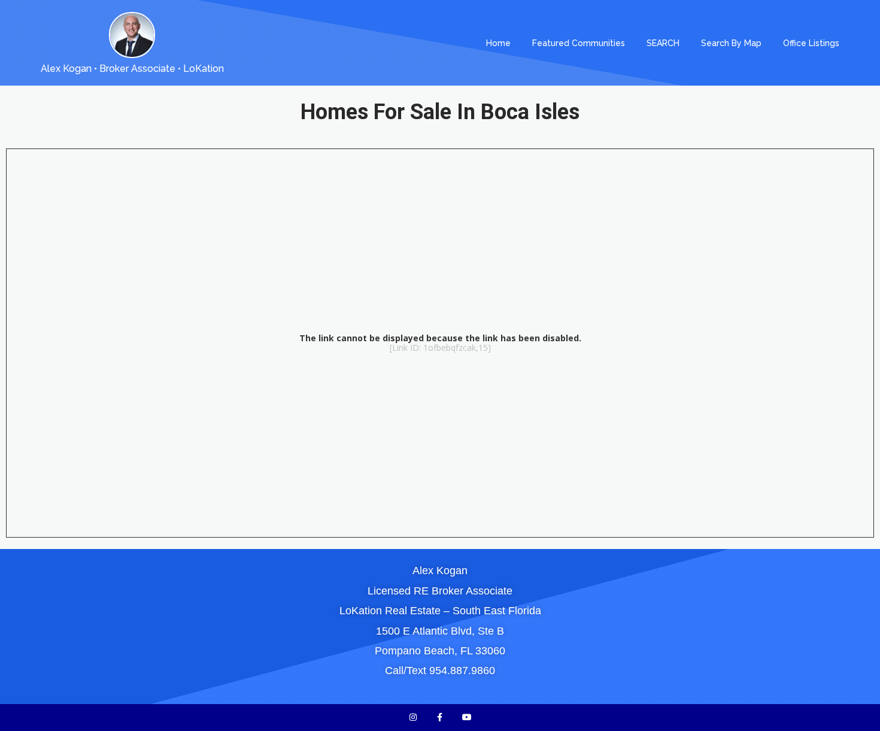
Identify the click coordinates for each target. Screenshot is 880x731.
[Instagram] (413, 717)
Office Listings (811, 43)
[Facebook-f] (440, 717)
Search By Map (731, 43)
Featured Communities (578, 43)
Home (498, 43)
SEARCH (663, 43)
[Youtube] (466, 717)
